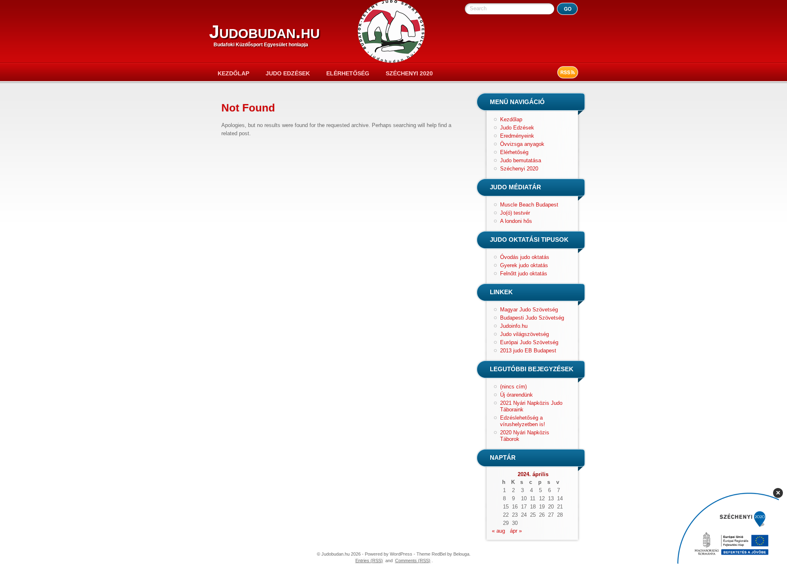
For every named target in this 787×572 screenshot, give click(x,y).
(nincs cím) (513, 387)
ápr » (516, 531)
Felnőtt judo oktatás (523, 273)
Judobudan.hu (264, 31)
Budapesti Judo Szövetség (532, 318)
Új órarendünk (516, 395)
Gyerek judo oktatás (524, 265)
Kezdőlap (233, 73)
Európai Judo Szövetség (529, 342)
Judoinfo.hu (514, 326)
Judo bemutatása (520, 160)
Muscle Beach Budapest (529, 205)
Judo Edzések (288, 73)
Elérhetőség (347, 73)
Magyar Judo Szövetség (529, 309)
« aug (498, 531)
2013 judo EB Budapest (528, 350)
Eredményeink (517, 136)
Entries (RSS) (369, 560)
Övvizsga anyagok (522, 144)
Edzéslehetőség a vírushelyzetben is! (522, 421)
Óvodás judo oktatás (524, 257)
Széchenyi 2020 (409, 73)
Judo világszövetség (524, 334)
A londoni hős (516, 221)
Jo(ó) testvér (515, 213)
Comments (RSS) (412, 560)
